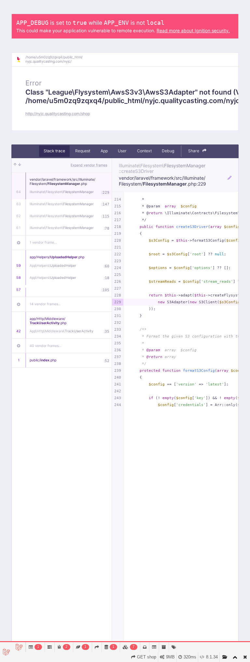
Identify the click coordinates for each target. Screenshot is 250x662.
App (104, 150)
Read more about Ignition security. (193, 30)
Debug (168, 150)
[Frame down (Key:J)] (19, 165)
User (122, 150)
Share (194, 150)
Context (144, 150)
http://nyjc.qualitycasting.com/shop (57, 113)
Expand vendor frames (89, 165)
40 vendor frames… (46, 346)
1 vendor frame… (43, 242)
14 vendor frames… (45, 304)
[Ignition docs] (20, 60)
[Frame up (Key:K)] (15, 165)
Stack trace (54, 150)
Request (82, 150)
